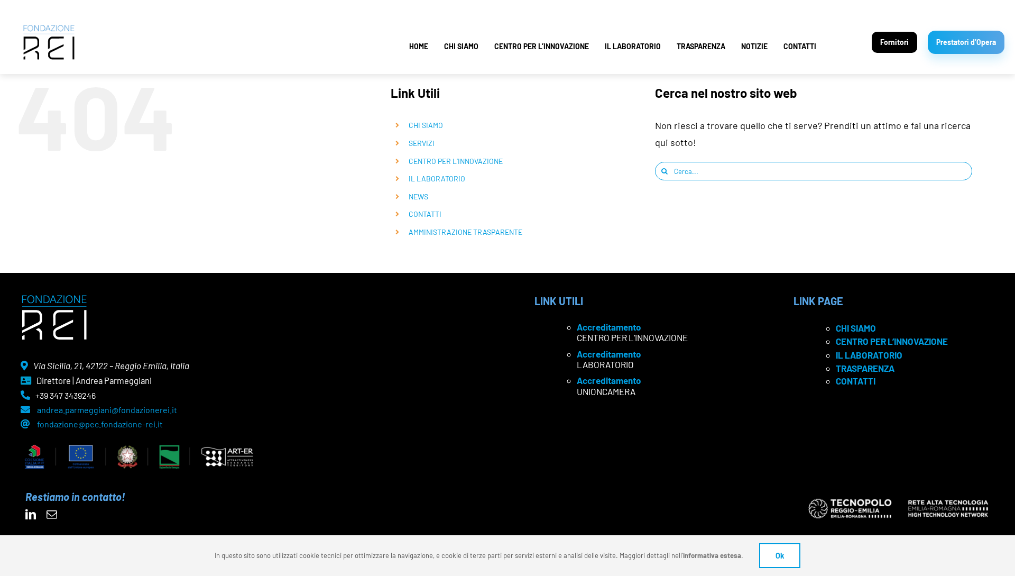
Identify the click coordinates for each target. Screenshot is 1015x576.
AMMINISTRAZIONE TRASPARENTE (465, 231)
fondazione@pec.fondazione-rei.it (100, 424)
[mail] (52, 514)
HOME (418, 46)
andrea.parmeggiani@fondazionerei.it (107, 410)
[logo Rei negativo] (54, 299)
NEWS (418, 196)
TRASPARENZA (701, 46)
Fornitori (894, 42)
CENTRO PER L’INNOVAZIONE (541, 46)
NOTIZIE (754, 46)
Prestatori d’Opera (966, 42)
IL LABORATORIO (633, 46)
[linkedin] (30, 514)
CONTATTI (799, 46)
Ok (780, 555)
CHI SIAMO (461, 46)
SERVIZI (422, 143)
